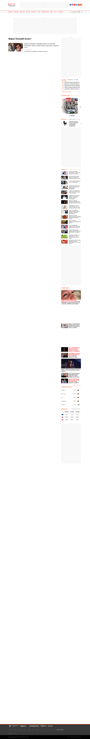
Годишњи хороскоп (72, 119)
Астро (38, 11)
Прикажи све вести (66, 91)
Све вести (63, 169)
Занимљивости (45, 11)
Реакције (76, 79)
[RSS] (80, 169)
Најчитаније (70, 79)
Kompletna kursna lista (75, 408)
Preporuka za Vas (65, 287)
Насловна (10, 11)
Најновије (64, 79)
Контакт (14, 733)
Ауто (55, 11)
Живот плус (22, 11)
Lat (78, 4)
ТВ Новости (60, 11)
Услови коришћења (60, 729)
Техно (51, 11)
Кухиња (28, 11)
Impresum (10, 733)
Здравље (16, 11)
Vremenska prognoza (66, 386)
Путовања (33, 11)
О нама (54, 729)
